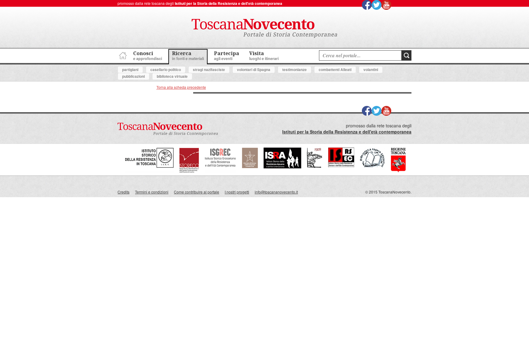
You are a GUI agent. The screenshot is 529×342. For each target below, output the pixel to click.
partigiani (130, 69)
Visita (264, 55)
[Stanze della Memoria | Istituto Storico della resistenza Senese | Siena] (341, 165)
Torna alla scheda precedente (181, 87)
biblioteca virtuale (172, 76)
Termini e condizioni (151, 192)
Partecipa (226, 55)
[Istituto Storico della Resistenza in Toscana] (149, 171)
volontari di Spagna (253, 69)
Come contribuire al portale (196, 192)
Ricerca (188, 55)
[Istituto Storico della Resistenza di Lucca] (250, 166)
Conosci (147, 55)
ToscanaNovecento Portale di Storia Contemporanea (264, 28)
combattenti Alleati (335, 69)
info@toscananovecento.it (276, 192)
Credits (123, 192)
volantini (370, 69)
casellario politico (165, 69)
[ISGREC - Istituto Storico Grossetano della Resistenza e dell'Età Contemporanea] (220, 171)
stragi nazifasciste (209, 69)
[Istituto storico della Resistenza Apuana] (282, 166)
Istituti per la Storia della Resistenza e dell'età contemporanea (228, 3)
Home (122, 54)
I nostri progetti (237, 192)
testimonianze (294, 69)
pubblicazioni (133, 76)
